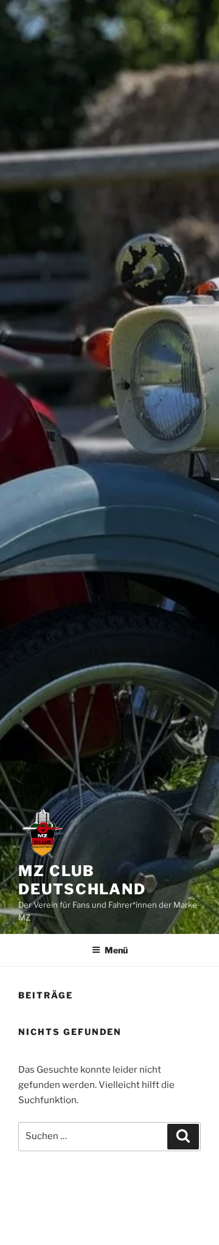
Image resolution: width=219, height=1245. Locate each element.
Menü (116, 950)
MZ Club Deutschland (82, 880)
